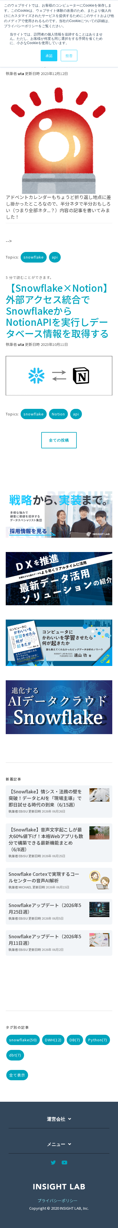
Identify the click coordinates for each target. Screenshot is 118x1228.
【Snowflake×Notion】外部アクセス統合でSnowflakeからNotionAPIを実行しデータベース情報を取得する (57, 310)
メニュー (56, 1144)
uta (21, 73)
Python (97, 1039)
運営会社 (56, 1119)
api (55, 257)
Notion (58, 414)
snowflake (33, 257)
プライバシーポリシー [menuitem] (58, 1200)
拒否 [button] (69, 55)
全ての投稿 (59, 440)
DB (75, 1039)
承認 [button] (49, 55)
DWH (53, 1039)
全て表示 (17, 1075)
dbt (15, 1055)
